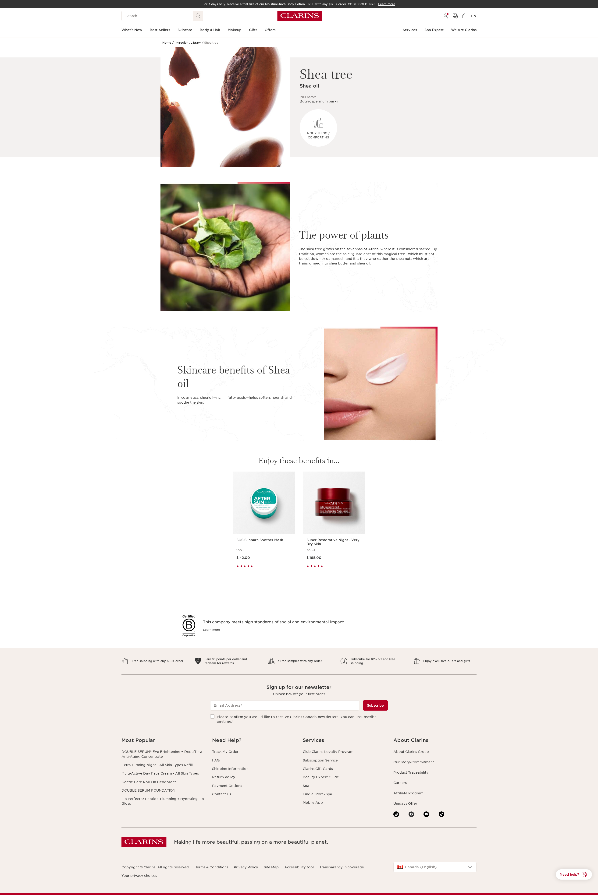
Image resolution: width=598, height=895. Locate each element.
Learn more (211, 629)
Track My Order (225, 752)
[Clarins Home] (300, 15)
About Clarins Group (411, 752)
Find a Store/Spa (317, 794)
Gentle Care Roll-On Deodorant (148, 782)
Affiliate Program (408, 793)
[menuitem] (445, 16)
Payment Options (227, 786)
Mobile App (313, 802)
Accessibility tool (299, 867)
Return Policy (223, 777)
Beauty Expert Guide (321, 777)
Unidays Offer (405, 803)
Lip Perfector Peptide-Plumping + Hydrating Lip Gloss (162, 801)
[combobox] (435, 867)
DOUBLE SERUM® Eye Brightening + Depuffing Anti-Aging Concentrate (161, 754)
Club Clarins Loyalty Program (328, 752)
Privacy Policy (246, 867)
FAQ (216, 760)
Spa (306, 786)
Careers (400, 783)
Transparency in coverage (341, 867)
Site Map (271, 867)
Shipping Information (230, 769)
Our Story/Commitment (413, 762)
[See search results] (198, 16)
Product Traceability (410, 772)
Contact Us (221, 794)
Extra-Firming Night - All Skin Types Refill (157, 765)
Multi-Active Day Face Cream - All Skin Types (160, 773)
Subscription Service (320, 760)
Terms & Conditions (211, 867)
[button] (163, 740)
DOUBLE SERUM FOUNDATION (148, 790)
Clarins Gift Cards (318, 769)
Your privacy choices (139, 875)
